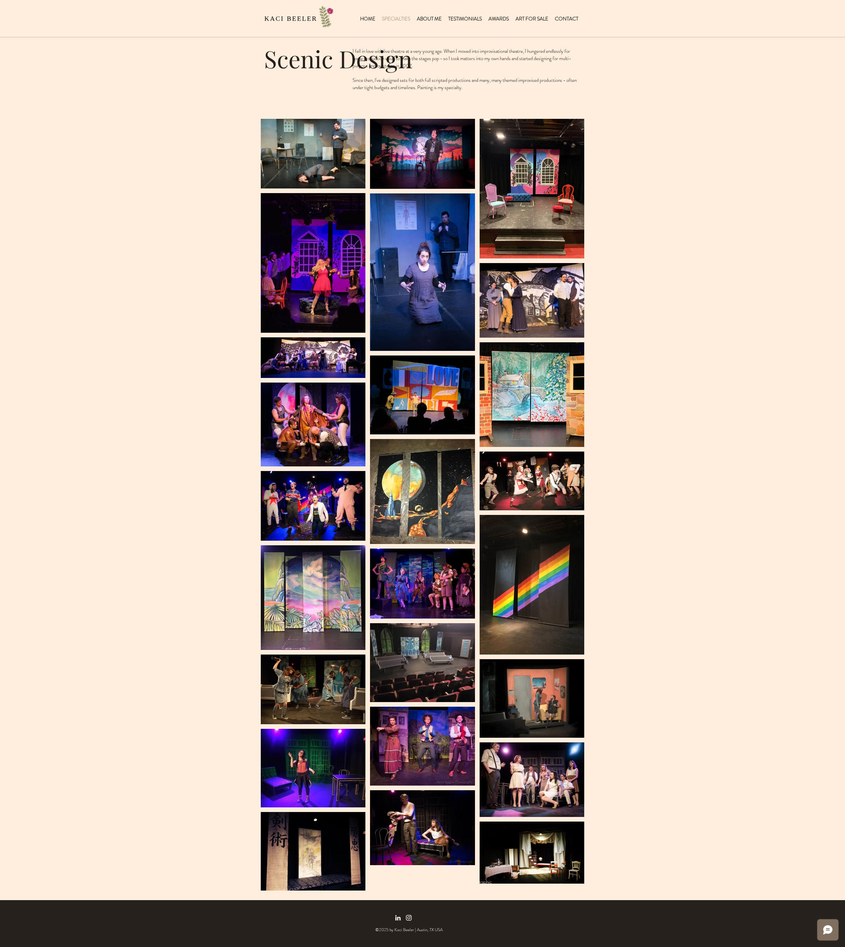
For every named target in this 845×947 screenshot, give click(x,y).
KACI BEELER (290, 18)
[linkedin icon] (398, 918)
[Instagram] (409, 918)
